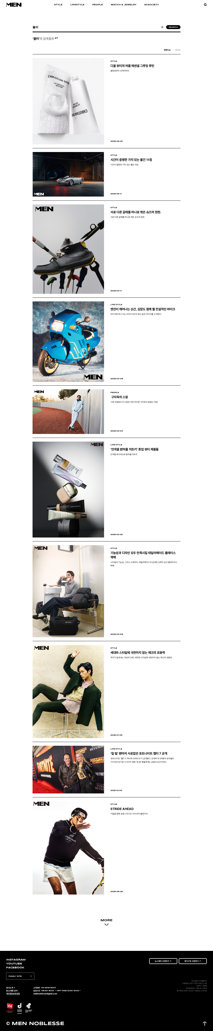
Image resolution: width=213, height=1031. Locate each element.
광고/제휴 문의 (12, 991)
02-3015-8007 (48, 988)
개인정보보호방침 (13, 994)
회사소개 (9, 988)
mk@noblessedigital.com (45, 994)
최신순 (177, 50)
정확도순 (167, 50)
